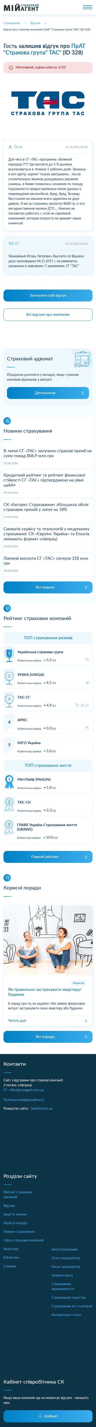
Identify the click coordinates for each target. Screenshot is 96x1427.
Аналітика (10, 1249)
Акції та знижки (15, 1214)
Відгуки (9, 1206)
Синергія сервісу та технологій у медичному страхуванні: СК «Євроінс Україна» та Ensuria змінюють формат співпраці (46, 534)
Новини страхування (19, 1231)
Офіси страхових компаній (23, 1240)
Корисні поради (15, 1223)
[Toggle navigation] (87, 7)
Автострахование (64, 1249)
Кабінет (51, 1416)
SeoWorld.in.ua (41, 1108)
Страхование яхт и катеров (71, 1306)
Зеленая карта (62, 1275)
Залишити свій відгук (48, 295)
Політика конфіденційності (23, 1100)
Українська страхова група (40, 652)
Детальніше (45, 393)
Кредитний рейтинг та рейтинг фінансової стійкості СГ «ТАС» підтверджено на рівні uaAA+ (44, 480)
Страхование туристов (68, 1297)
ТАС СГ (23, 697)
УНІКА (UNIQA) (30, 675)
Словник (9, 1266)
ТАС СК (24, 802)
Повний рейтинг (45, 857)
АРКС (22, 720)
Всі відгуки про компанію (48, 314)
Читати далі (17, 1020)
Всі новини (45, 587)
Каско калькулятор (65, 1267)
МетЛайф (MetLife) (34, 779)
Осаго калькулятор (65, 1258)
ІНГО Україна (29, 743)
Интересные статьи (66, 1315)
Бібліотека (11, 1257)
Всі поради (45, 1037)
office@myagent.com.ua (26, 1090)
